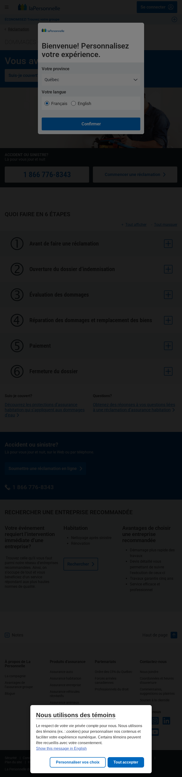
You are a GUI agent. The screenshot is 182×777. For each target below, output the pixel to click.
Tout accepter (126, 762)
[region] (91, 739)
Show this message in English (61, 748)
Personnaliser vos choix (78, 762)
